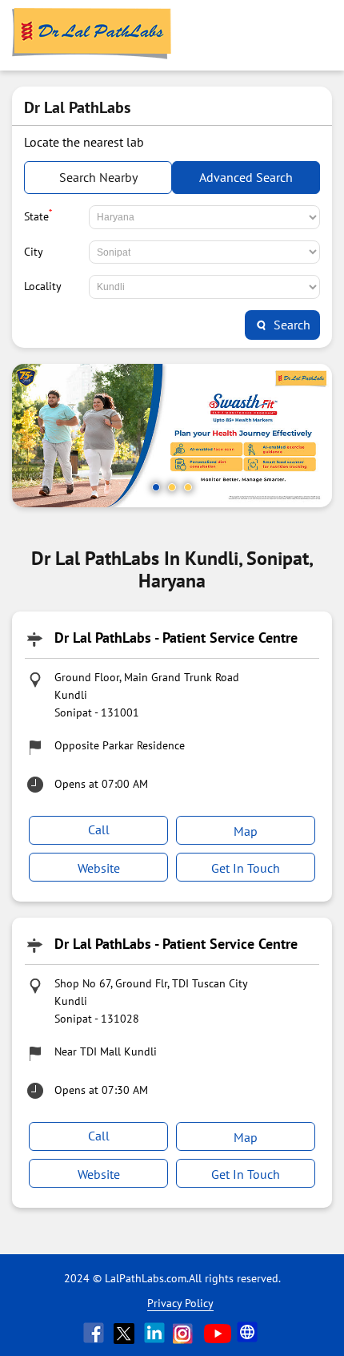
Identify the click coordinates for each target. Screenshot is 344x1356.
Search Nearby (98, 177)
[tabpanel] (172, 435)
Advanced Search (246, 177)
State (38, 215)
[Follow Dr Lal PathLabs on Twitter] (125, 1333)
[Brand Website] (248, 1333)
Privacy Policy (180, 1303)
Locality (43, 286)
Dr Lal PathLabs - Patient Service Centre (176, 637)
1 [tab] (156, 487)
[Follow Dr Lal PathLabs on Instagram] (186, 1333)
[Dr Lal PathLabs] (92, 35)
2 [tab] (172, 487)
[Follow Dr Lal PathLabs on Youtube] (217, 1333)
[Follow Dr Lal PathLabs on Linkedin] (156, 1333)
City (33, 251)
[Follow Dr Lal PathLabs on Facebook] (95, 1333)
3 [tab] (188, 487)
